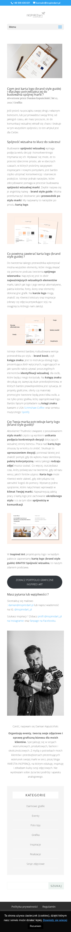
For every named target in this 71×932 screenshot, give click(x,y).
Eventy (35, 815)
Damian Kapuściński (38, 98)
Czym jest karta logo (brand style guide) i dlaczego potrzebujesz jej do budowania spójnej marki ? (34, 92)
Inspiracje (35, 844)
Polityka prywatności (24, 906)
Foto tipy (35, 825)
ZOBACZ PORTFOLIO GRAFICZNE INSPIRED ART (35, 582)
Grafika (18, 102)
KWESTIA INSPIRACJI (18, 763)
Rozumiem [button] (35, 926)
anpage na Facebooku (43, 620)
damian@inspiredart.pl (20, 605)
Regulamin (49, 906)
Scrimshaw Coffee (34, 407)
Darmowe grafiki (35, 806)
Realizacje (35, 854)
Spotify (25, 412)
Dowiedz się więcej (55, 920)
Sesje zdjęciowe (36, 864)
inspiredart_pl (24, 609)
